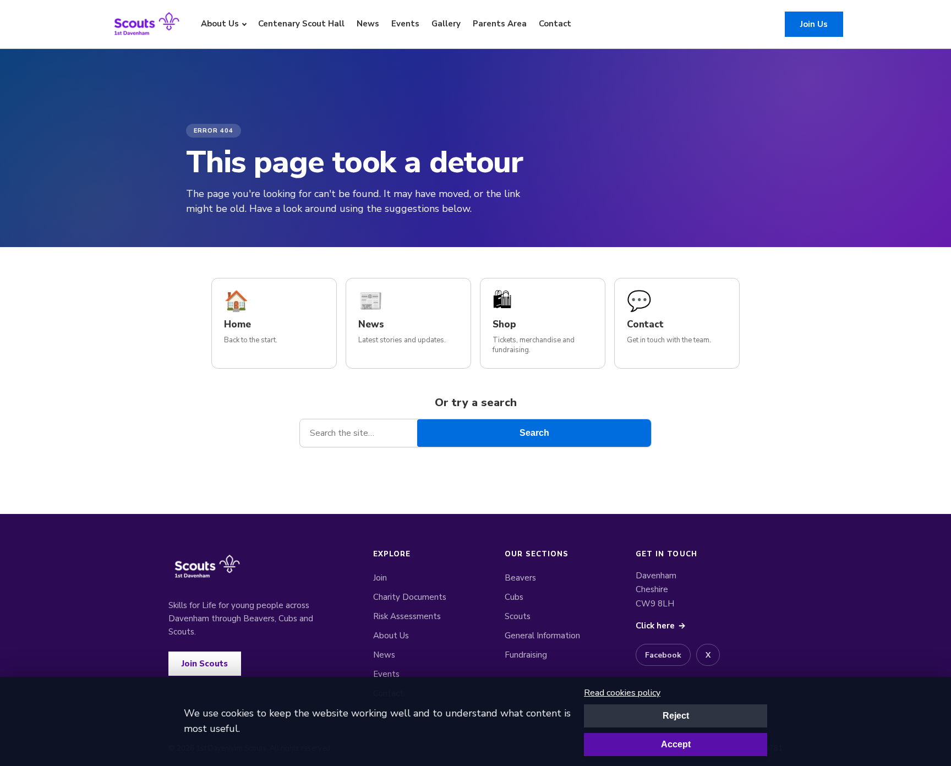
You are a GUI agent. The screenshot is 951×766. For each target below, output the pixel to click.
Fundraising (526, 654)
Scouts (518, 616)
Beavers (520, 577)
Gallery (446, 23)
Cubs (514, 597)
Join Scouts (205, 663)
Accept (676, 744)
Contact (555, 23)
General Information (542, 635)
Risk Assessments (407, 616)
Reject (676, 715)
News (368, 23)
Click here (661, 625)
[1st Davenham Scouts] (146, 24)
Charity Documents (409, 597)
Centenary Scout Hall (301, 23)
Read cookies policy (622, 693)
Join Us (814, 24)
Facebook (663, 655)
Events (405, 23)
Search (534, 432)
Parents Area (500, 23)
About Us (220, 23)
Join (380, 577)
